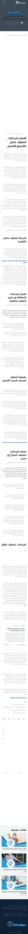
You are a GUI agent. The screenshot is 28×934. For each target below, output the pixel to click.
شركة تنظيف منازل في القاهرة (18, 697)
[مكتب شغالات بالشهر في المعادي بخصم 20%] (14, 840)
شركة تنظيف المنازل (16, 12)
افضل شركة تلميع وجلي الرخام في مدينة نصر (14, 442)
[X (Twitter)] (18, 719)
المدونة (9, 12)
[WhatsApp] (4, 719)
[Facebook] (23, 719)
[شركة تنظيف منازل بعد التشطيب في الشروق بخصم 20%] (14, 883)
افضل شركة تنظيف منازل (19, 710)
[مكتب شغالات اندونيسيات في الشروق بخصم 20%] (14, 860)
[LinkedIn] (9, 719)
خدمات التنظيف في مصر (19, 713)
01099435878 (6, 916)
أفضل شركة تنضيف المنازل (19, 704)
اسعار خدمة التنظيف (8, 707)
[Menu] (3, 2)
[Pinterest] (14, 719)
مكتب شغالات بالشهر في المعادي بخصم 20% (14, 849)
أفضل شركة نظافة (20, 707)
